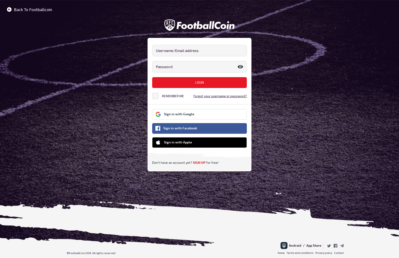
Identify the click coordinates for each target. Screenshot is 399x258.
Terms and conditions (300, 252)
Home (281, 252)
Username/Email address (177, 51)
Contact (339, 252)
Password (164, 67)
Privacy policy (323, 252)
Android (296, 245)
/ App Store (312, 245)
